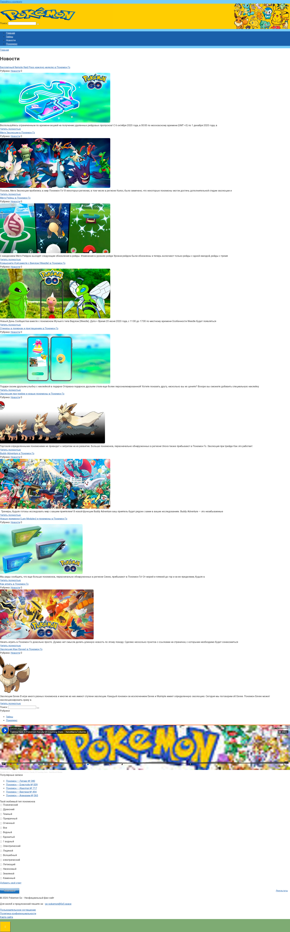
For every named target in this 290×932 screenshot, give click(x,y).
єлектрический (11, 859)
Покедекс (11, 44)
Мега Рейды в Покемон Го (15, 197)
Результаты (282, 891)
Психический (10, 804)
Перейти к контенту (11, 1)
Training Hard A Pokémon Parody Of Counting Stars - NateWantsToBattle (36, 772)
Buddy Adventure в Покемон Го (17, 453)
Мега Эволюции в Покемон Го (17, 132)
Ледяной (7, 850)
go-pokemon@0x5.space (58, 903)
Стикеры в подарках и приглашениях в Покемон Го (29, 328)
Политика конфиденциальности (18, 913)
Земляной (8, 873)
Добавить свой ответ (10, 883)
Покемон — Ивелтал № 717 (21, 788)
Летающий (8, 864)
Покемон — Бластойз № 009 (22, 784)
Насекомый (9, 868)
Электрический (11, 846)
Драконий (8, 809)
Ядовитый (8, 837)
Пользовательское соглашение (18, 909)
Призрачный (9, 818)
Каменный (8, 878)
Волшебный (9, 855)
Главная (10, 33)
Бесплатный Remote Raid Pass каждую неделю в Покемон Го (35, 67)
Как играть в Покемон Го (14, 584)
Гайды (9, 36)
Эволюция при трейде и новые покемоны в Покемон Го (32, 393)
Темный (7, 814)
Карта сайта (6, 917)
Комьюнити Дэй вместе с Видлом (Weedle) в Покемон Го (32, 263)
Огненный (8, 823)
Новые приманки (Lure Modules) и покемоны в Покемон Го (33, 518)
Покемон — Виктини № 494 (21, 791)
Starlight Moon (5, 772)
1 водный (8, 841)
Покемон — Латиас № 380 (20, 781)
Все (4, 827)
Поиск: (4, 23)
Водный (7, 832)
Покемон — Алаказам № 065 (22, 795)
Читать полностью (10, 129)
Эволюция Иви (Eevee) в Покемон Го (21, 649)
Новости (15, 71)
